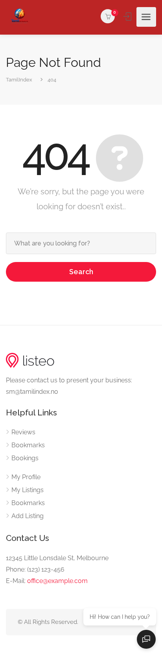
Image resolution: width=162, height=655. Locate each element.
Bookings (25, 458)
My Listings (27, 490)
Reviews (23, 432)
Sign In (128, 16)
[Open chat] (146, 639)
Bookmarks (28, 445)
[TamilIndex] (19, 17)
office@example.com (57, 581)
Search (81, 272)
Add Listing (27, 516)
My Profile (25, 477)
